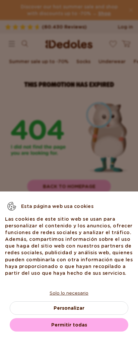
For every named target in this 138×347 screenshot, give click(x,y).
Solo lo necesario (69, 293)
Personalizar (69, 308)
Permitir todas (69, 325)
